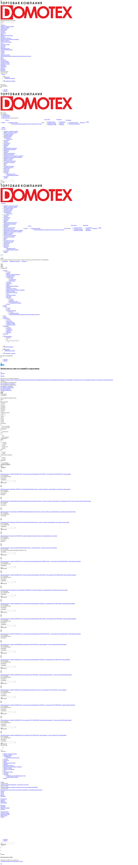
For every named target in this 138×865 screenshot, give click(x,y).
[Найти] (2, 24)
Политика (3, 806)
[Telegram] (3, 365)
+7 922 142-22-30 (5, 118)
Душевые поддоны (95, 379)
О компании (4, 798)
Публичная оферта (5, 807)
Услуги (8, 309)
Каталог (8, 273)
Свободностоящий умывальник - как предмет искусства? (15, 784)
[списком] (2, 391)
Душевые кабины (18, 379)
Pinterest (5, 91)
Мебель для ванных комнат (7, 379)
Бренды (2, 795)
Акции (2, 792)
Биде (89, 379)
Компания (8, 328)
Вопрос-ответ (4, 815)
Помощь (3, 809)
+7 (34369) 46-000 (5, 115)
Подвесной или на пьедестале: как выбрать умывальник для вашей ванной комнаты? (21, 789)
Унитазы (31, 379)
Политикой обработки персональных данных (12, 861)
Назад (9, 271)
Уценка (111, 379)
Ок (1, 863)
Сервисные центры (14, 313)
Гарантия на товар (5, 814)
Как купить (9, 321)
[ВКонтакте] (1, 365)
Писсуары (102, 379)
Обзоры (2, 817)
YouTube (5, 89)
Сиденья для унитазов (83, 379)
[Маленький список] (1, 392)
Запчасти (11, 300)
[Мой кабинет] (1, 257)
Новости (3, 800)
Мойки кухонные (73, 379)
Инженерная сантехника (48, 379)
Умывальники (12, 279)
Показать (3, 467)
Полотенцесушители (64, 379)
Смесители (36, 379)
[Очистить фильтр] (2, 466)
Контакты (3, 801)
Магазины (3, 805)
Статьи (2, 782)
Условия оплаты (4, 811)
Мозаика (57, 379)
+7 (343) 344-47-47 (5, 116)
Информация (4, 802)
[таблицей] (3, 391)
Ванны (40, 379)
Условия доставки (5, 813)
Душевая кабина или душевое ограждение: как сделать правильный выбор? (19, 787)
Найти (2, 844)
